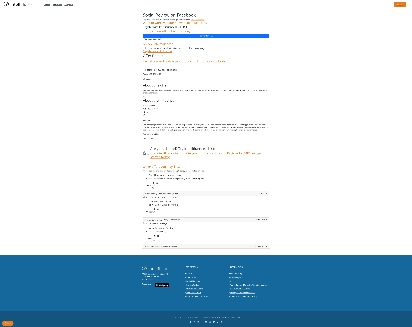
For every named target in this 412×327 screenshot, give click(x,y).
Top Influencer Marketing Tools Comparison (249, 285)
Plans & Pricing (192, 285)
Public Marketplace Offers (197, 296)
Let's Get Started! (197, 19)
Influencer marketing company (243, 296)
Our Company (236, 273)
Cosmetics (147, 97)
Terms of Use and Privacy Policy (228, 317)
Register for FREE (206, 36)
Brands (189, 273)
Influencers (191, 277)
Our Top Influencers (194, 289)
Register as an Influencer (157, 51)
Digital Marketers (193, 281)
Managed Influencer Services (242, 292)
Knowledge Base (237, 277)
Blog (232, 281)
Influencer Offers (193, 292)
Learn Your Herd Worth (240, 289)
